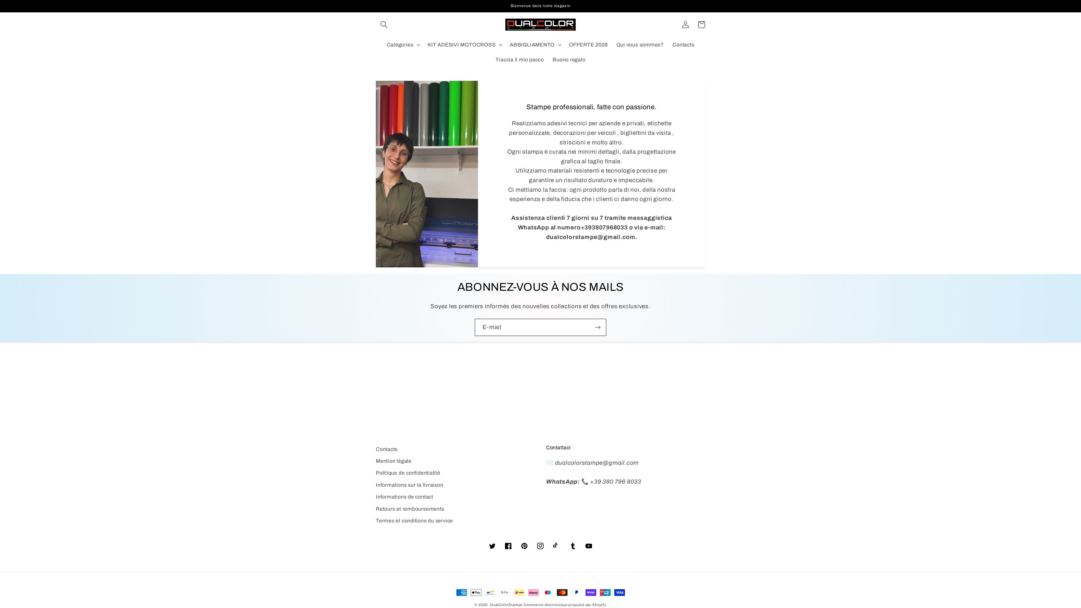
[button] (384, 25)
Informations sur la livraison (409, 485)
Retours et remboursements (410, 509)
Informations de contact (404, 497)
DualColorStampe (506, 605)
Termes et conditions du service (414, 521)
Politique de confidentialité (408, 473)
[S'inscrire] (598, 327)
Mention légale (394, 461)
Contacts (386, 449)
